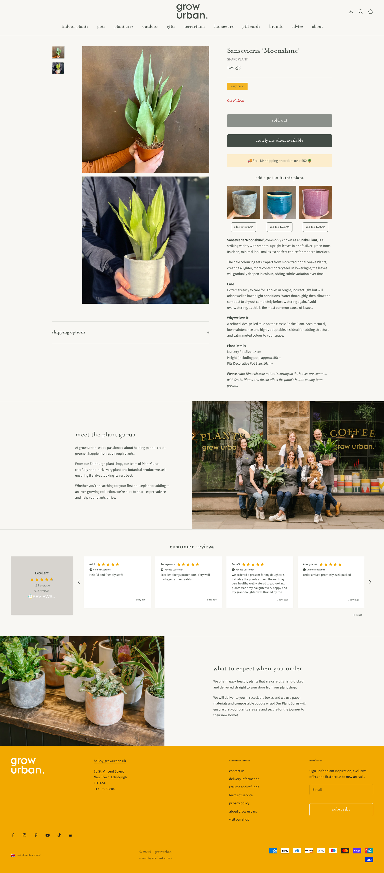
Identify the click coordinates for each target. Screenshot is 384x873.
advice (297, 26)
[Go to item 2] (58, 68)
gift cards (251, 26)
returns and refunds (244, 787)
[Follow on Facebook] (13, 835)
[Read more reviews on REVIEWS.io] (41, 597)
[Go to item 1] (58, 52)
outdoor (150, 26)
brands (276, 26)
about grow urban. (243, 811)
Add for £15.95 (243, 227)
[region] (224, 582)
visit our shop (239, 819)
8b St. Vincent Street (109, 771)
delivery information (244, 779)
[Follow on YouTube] (47, 835)
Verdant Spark (162, 858)
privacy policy (239, 803)
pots (101, 26)
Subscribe (341, 809)
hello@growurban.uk (110, 761)
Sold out (279, 120)
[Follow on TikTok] (59, 835)
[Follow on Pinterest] (36, 835)
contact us (236, 771)
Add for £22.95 (315, 227)
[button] (79, 582)
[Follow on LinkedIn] (70, 835)
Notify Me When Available (279, 140)
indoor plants (74, 26)
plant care (123, 26)
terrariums (194, 26)
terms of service (241, 795)
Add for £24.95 (280, 227)
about (317, 26)
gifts (171, 26)
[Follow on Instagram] (24, 835)
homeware (224, 26)
